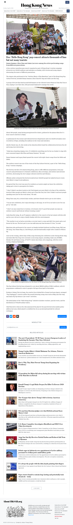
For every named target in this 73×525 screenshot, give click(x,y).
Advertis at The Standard (48, 11)
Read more (31, 515)
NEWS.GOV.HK (59, 11)
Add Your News (58, 516)
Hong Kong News (36, 5)
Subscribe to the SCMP (9, 11)
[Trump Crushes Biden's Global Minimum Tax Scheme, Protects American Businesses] (11, 354)
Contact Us (18, 522)
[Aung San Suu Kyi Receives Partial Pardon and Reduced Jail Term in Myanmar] (11, 440)
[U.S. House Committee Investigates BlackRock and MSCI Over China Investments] (11, 427)
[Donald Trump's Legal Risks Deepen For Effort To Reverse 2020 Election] (11, 387)
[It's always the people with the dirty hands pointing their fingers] (11, 466)
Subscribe (63, 327)
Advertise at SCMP (36, 11)
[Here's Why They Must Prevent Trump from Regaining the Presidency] (11, 365)
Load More (36, 488)
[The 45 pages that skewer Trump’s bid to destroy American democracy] (11, 400)
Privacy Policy (29, 522)
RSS (57, 518)
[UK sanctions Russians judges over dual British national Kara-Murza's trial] (11, 413)
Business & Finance (60, 514)
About (23, 522)
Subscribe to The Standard (23, 11)
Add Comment (62, 316)
